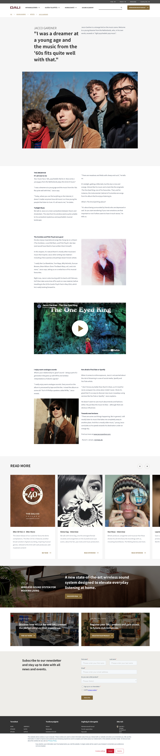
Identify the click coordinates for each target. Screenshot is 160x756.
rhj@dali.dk (98, 440)
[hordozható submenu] (76, 7)
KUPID (25, 729)
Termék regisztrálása (86, 729)
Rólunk (48, 726)
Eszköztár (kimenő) (51, 731)
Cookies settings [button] (100, 751)
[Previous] (139, 466)
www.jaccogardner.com (102, 434)
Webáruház (49, 729)
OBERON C (26, 726)
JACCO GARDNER (43, 14)
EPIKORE (12, 729)
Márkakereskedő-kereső (87, 726)
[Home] (15, 8)
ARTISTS (32, 14)
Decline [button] (119, 751)
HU (11, 14)
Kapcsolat (84, 731)
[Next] (147, 466)
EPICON (12, 731)
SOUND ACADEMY (21, 14)
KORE (11, 726)
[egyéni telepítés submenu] (59, 7)
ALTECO (26, 731)
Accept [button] (110, 751)
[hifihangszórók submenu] (39, 7)
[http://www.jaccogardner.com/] (110, 434)
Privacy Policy (52, 741)
